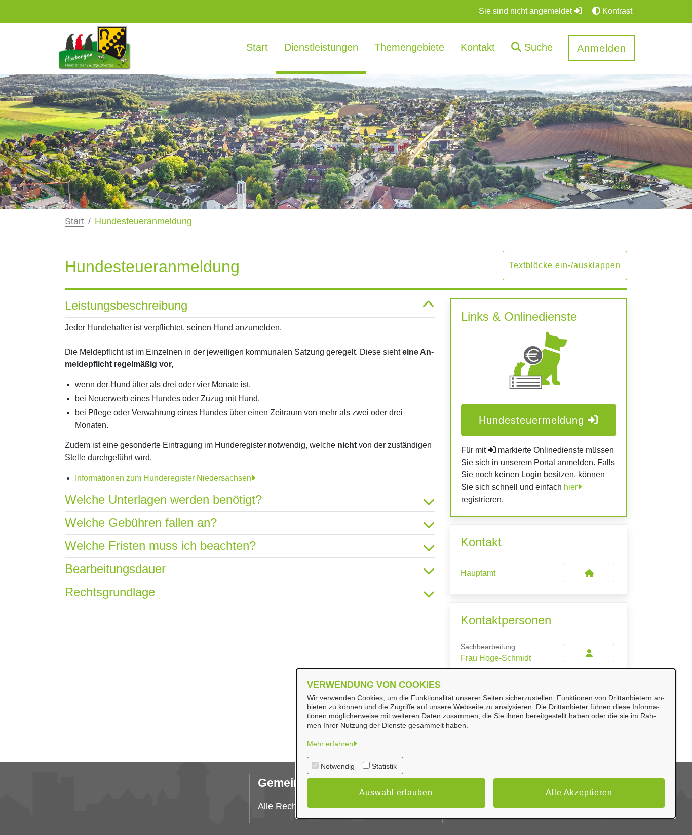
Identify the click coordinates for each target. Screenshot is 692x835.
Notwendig (338, 766)
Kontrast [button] (616, 11)
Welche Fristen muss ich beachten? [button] (160, 545)
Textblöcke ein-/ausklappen (565, 265)
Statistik (384, 766)
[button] (532, 48)
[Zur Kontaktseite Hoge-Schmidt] (589, 653)
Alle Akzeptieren (579, 792)
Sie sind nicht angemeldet (526, 11)
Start (74, 221)
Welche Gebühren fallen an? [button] (141, 522)
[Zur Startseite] (94, 48)
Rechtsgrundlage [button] (110, 592)
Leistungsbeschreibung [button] (126, 305)
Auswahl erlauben (396, 792)
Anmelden (601, 48)
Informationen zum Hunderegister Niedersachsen (163, 478)
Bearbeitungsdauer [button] (115, 569)
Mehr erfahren (330, 744)
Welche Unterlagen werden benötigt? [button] (163, 499)
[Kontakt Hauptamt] (589, 573)
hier (571, 487)
